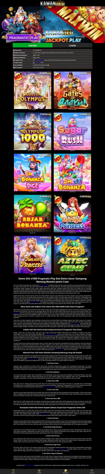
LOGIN (72, 45)
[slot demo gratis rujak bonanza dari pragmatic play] (32, 213)
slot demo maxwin (32, 359)
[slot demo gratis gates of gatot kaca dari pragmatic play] (72, 90)
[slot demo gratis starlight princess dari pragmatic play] (72, 213)
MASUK (13, 473)
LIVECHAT (92, 473)
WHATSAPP (65, 473)
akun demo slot (75, 323)
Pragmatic (38, 62)
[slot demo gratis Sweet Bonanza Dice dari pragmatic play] (32, 172)
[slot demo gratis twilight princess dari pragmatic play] (32, 254)
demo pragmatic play (49, 387)
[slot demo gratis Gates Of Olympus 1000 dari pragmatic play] (32, 131)
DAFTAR (33, 45)
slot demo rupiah (45, 414)
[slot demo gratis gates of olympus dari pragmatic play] (32, 90)
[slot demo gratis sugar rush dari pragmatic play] (72, 131)
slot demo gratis (59, 349)
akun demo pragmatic (60, 449)
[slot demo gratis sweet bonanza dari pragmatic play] (72, 172)
